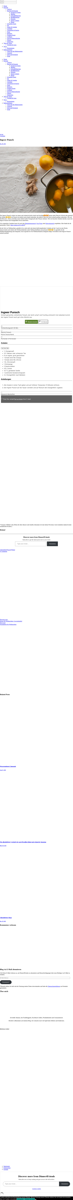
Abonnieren (52, 544)
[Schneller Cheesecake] (9, 1122)
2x (5, 348)
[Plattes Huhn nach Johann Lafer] (9, 1104)
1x (2, 348)
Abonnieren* (5, 982)
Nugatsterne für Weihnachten (8, 624)
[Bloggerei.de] (3, 1159)
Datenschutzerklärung (54, 986)
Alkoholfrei (3, 550)
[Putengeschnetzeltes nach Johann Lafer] (9, 1086)
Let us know (18, 399)
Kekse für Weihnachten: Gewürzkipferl (11, 621)
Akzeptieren (20, 1199)
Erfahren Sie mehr (29, 1199)
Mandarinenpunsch (30, 223)
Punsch (9, 550)
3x (7, 348)
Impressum (7, 1166)
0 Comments (3, 551)
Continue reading (36, 1188)
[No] (35, 1199)
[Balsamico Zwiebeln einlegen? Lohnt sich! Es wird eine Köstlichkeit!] (9, 1049)
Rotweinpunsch (50, 223)
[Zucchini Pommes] (9, 1141)
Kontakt (6, 1169)
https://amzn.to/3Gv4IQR (18, 225)
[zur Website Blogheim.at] (5, 1163)
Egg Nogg (39, 223)
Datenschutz (7, 1168)
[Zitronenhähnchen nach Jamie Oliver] (9, 1067)
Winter (13, 550)
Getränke (2, 136)
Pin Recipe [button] (44, 322)
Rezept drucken (32, 322)
